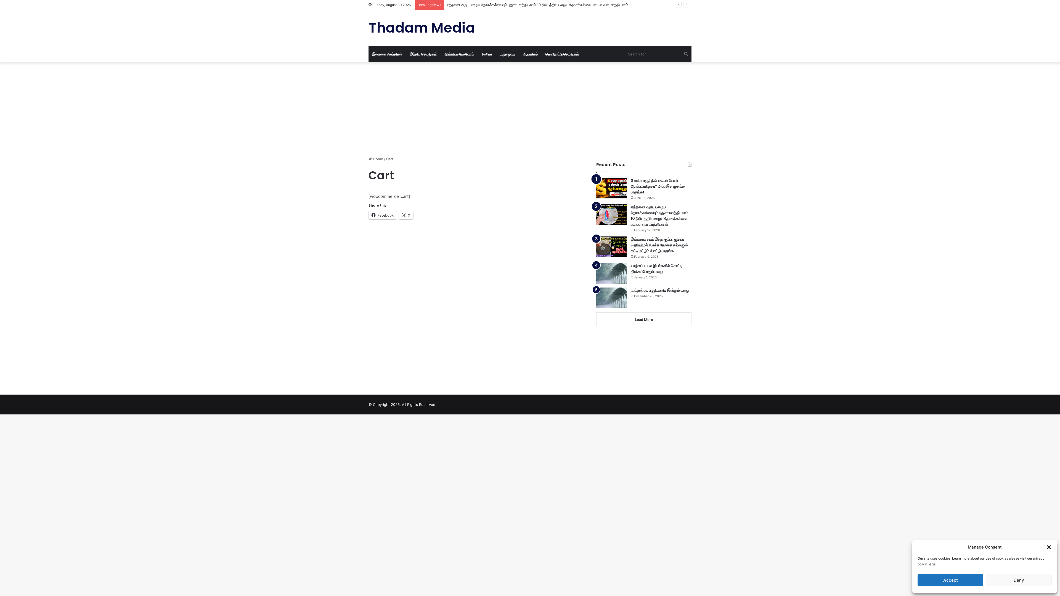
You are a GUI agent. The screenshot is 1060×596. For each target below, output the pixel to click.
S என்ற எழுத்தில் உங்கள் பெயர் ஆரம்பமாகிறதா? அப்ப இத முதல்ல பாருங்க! (658, 186)
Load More (644, 319)
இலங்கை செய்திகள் (387, 54)
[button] (1049, 547)
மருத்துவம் (507, 54)
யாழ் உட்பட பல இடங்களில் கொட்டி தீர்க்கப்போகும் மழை (657, 268)
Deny (1019, 580)
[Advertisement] (476, 109)
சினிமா (487, 54)
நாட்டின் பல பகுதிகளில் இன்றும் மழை (660, 290)
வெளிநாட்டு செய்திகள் (562, 54)
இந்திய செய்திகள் (423, 54)
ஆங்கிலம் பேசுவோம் (459, 54)
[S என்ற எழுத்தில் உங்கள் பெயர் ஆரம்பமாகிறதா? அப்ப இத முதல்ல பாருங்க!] (611, 188)
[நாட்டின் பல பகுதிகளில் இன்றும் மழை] (611, 298)
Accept (950, 580)
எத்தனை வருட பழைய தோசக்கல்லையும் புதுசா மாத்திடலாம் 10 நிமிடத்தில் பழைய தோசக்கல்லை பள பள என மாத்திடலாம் (537, 4)
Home (377, 159)
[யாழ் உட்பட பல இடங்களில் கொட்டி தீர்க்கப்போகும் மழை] (611, 273)
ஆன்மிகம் (530, 54)
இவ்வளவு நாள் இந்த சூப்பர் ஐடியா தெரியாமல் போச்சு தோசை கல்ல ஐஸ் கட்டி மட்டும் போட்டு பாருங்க (659, 245)
